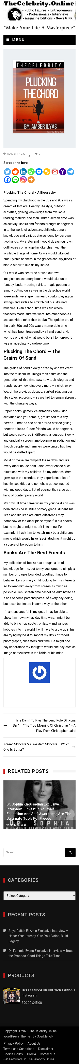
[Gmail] (54, 171)
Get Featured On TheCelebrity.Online (28, 1059)
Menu (17, 40)
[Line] (15, 179)
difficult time (17, 503)
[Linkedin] (23, 171)
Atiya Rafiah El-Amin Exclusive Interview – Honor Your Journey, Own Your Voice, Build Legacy (38, 936)
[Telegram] (70, 171)
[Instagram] (23, 179)
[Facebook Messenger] (39, 171)
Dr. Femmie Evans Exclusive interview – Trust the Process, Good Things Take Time (41, 953)
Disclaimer (45, 1049)
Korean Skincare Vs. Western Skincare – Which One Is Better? (36, 746)
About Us (34, 1043)
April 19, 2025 (18, 824)
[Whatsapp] (31, 171)
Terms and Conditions (18, 1049)
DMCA (31, 1054)
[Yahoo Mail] (62, 171)
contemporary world (29, 495)
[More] (31, 179)
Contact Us (47, 1054)
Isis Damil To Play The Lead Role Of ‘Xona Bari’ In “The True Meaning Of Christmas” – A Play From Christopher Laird (44, 725)
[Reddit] (15, 171)
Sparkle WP (45, 1036)
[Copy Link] (46, 171)
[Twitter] (7, 171)
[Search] (70, 852)
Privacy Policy (13, 1043)
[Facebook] (7, 179)
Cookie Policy (13, 1054)
